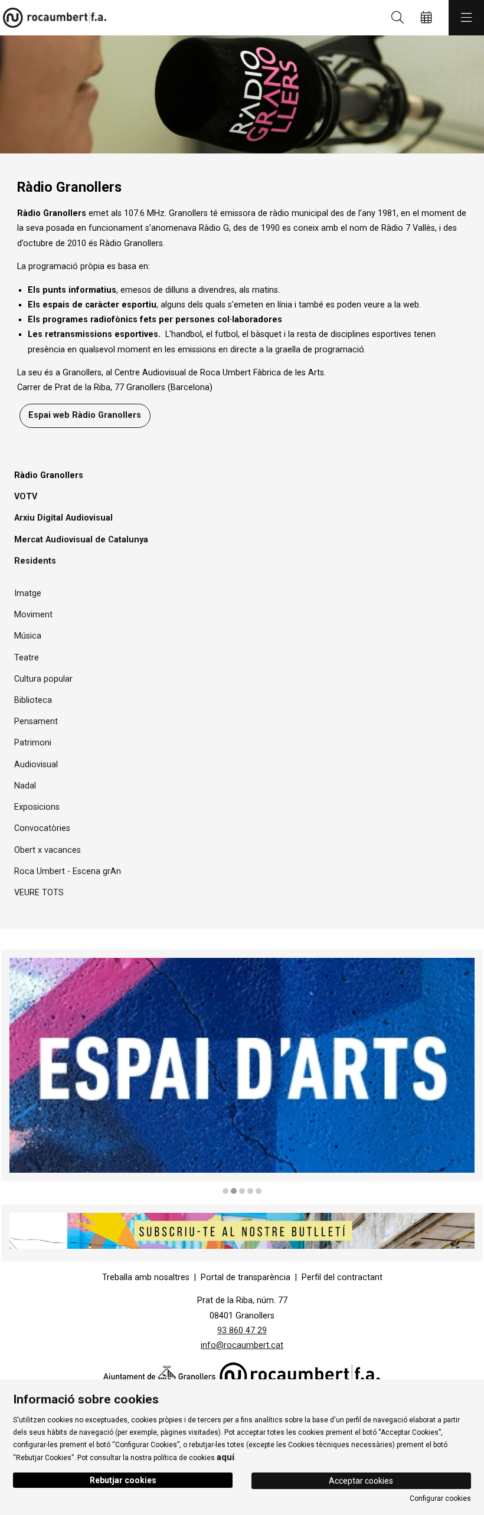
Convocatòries (42, 828)
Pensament (36, 721)
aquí (225, 1457)
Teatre (26, 658)
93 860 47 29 (242, 1331)
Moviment (33, 615)
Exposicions (37, 807)
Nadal (25, 786)
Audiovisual (36, 765)
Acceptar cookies (361, 1480)
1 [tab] (225, 1191)
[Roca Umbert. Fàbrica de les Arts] (51, 18)
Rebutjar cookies (123, 1480)
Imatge (27, 593)
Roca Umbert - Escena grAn (67, 871)
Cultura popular (43, 679)
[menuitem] (145, 1277)
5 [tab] (258, 1191)
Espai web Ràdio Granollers (84, 415)
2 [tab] (234, 1191)
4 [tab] (250, 1191)
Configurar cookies (440, 1498)
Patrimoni (32, 743)
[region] (242, 94)
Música (27, 636)
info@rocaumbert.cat (242, 1345)
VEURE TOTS (39, 893)
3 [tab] (242, 1191)
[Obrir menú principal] (466, 17)
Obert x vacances (47, 850)
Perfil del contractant (342, 1277)
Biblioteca (33, 700)
